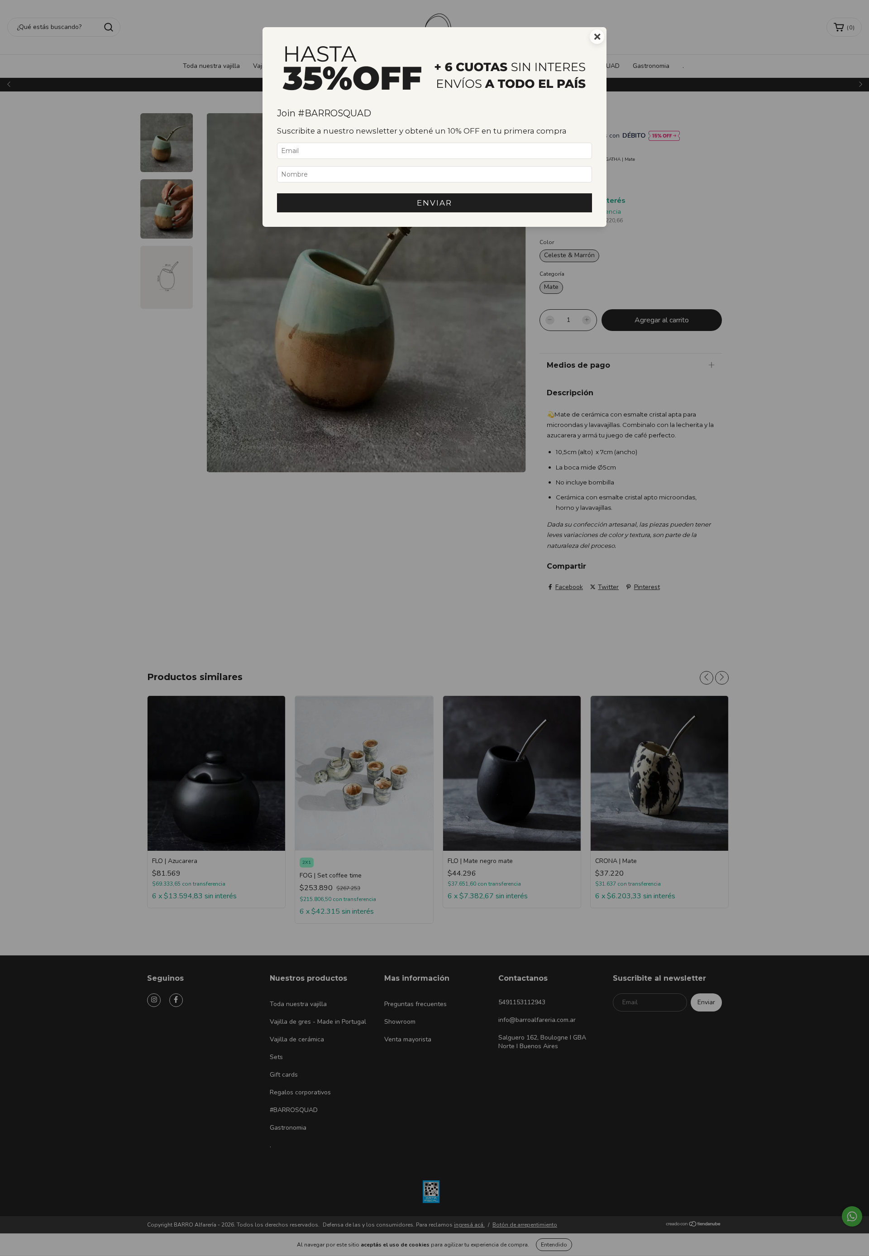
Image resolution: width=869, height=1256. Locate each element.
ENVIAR (434, 202)
